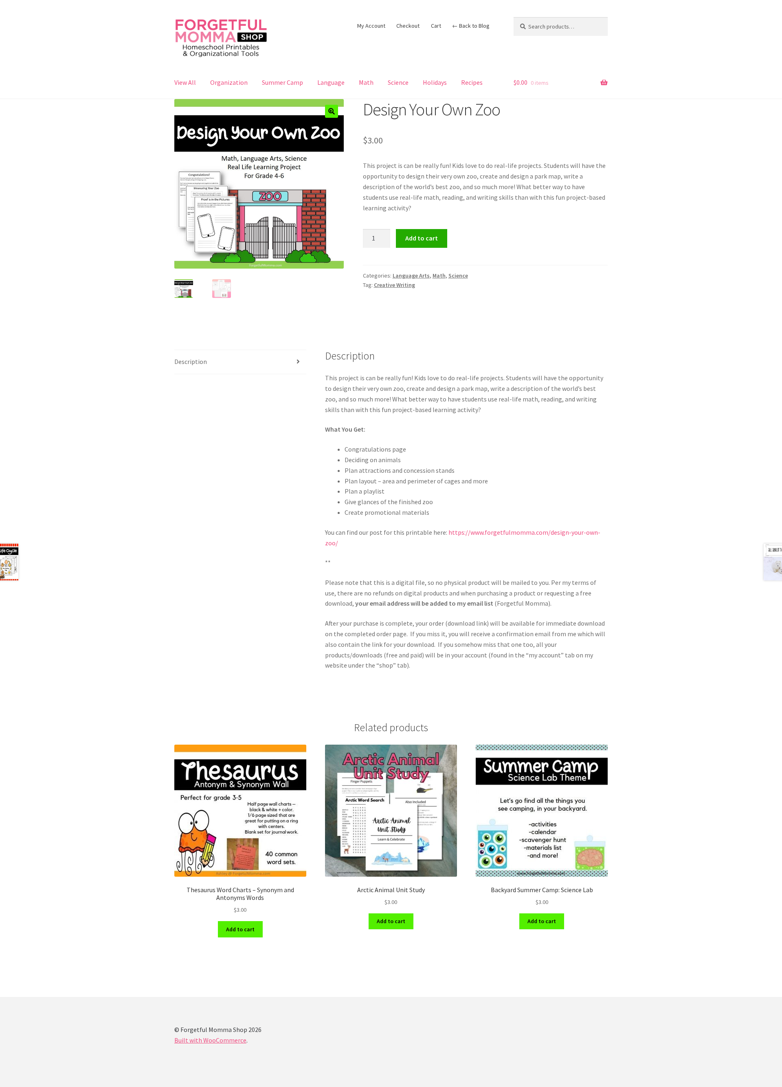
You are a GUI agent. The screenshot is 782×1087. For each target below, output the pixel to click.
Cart (436, 25)
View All (185, 82)
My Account (371, 25)
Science (398, 82)
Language (331, 82)
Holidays (435, 82)
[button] (331, 111)
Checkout (408, 25)
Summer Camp (282, 82)
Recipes (472, 82)
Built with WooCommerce (210, 1040)
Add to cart (421, 238)
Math (366, 82)
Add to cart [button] (240, 929)
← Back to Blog (471, 25)
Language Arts (411, 275)
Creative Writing (394, 285)
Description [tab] (190, 361)
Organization (229, 82)
